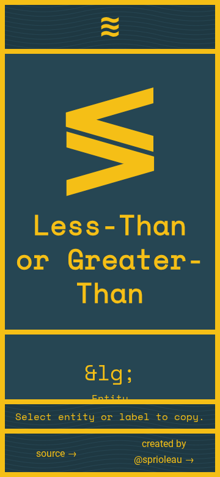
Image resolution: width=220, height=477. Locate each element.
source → (56, 453)
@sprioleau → (164, 459)
